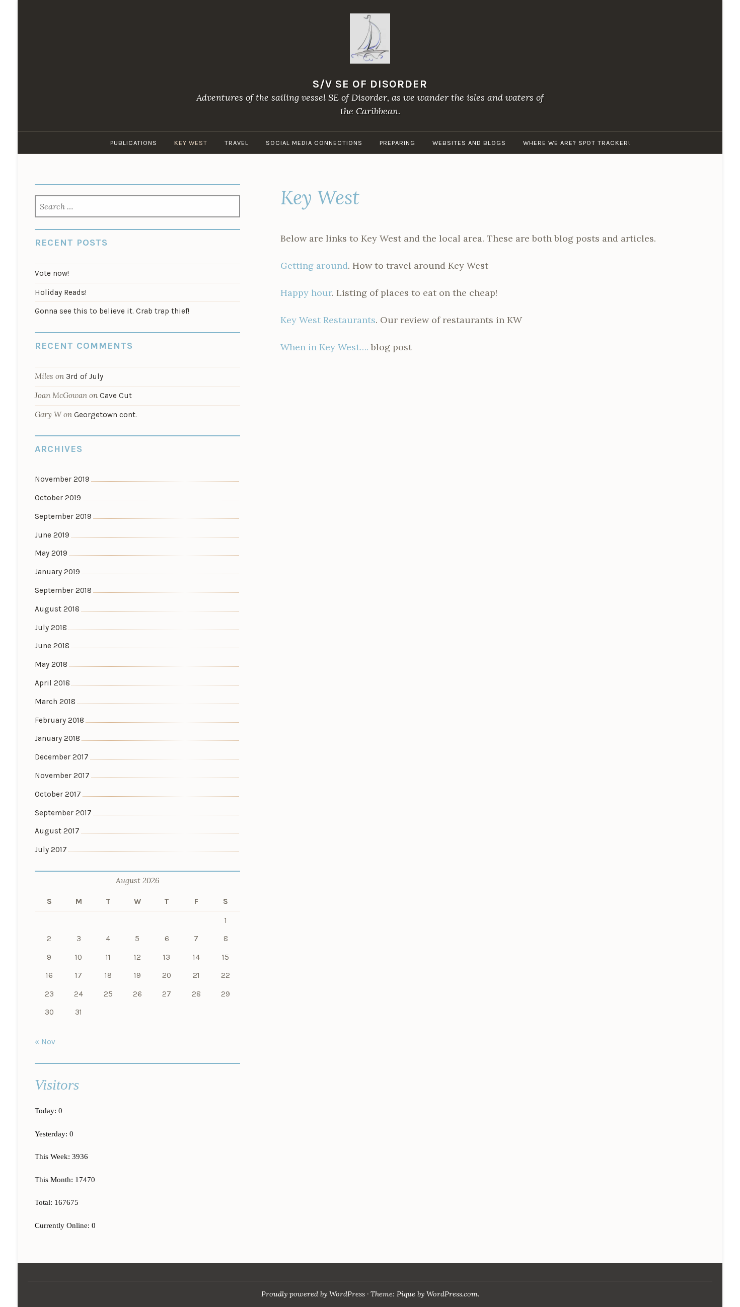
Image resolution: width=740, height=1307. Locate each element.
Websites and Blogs (469, 142)
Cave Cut (116, 395)
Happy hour (306, 292)
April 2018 (52, 682)
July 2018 (51, 627)
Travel (237, 142)
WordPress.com (452, 1293)
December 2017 (62, 756)
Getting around (314, 265)
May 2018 (51, 664)
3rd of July (84, 376)
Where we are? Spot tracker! (576, 142)
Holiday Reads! (61, 292)
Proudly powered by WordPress (313, 1293)
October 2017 (58, 794)
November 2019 (62, 479)
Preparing (397, 142)
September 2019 (63, 516)
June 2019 (52, 535)
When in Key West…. (324, 347)
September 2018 (63, 590)
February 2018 (59, 720)
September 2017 (63, 812)
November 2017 (62, 775)
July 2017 (51, 849)
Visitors (57, 1085)
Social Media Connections (314, 142)
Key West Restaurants (328, 320)
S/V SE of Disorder (370, 84)
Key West (190, 142)
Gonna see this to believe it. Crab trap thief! (112, 311)
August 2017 (57, 830)
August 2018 (57, 608)
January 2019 (57, 571)
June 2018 (52, 645)
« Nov (45, 1041)
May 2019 (51, 553)
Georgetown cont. (105, 414)
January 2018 (57, 738)
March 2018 (55, 701)
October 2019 (58, 497)
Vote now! (52, 273)
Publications (133, 142)
